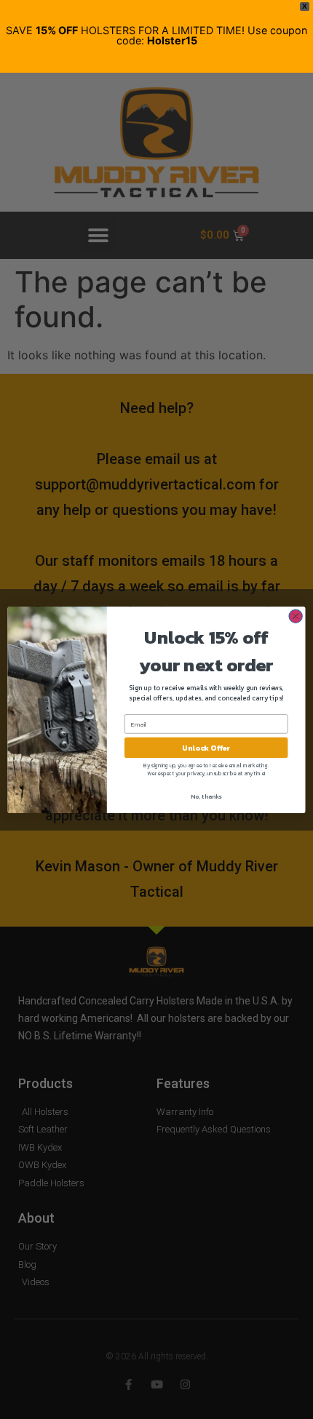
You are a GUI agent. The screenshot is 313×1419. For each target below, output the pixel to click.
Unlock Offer (206, 748)
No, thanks (206, 796)
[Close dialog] (295, 616)
